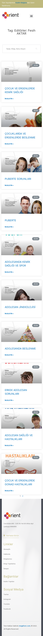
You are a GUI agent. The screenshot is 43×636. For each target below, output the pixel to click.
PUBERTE (10, 220)
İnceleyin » (9, 99)
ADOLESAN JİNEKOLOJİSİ (20, 307)
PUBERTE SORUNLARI (18, 178)
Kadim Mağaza (21, 3)
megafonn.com (24, 626)
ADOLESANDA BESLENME (20, 348)
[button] (31, 16)
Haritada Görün (12, 535)
